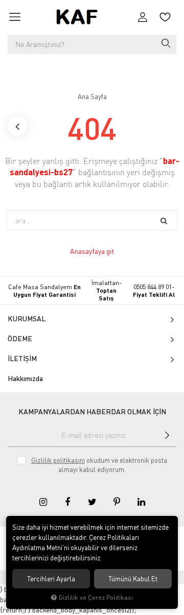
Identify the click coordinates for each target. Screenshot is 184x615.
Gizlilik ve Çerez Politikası (96, 597)
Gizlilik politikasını (58, 460)
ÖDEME (20, 338)
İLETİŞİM (22, 358)
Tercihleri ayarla (51, 579)
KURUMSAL (26, 318)
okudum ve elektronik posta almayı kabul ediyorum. (99, 465)
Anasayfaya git (92, 251)
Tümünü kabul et (132, 579)
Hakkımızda (25, 378)
